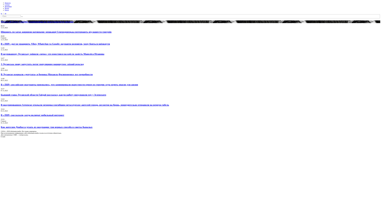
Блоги (7, 10)
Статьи (7, 5)
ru (1, 13)
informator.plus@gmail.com (14, 137)
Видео (7, 8)
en (5, 13)
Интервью (8, 6)
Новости (8, 3)
